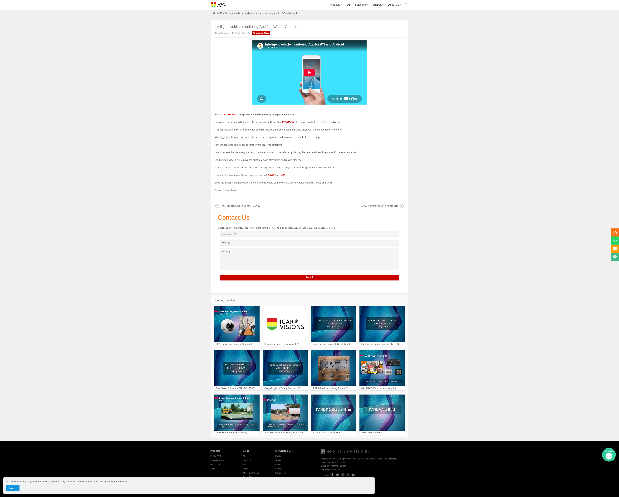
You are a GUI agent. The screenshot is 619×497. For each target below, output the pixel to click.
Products (335, 4)
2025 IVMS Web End (371, 432)
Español (279, 464)
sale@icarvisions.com (336, 466)
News (245, 464)
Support (377, 4)
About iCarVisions (251, 473)
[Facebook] (332, 475)
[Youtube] (343, 475)
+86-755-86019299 (348, 451)
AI (348, 4)
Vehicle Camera (217, 460)
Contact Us (248, 477)
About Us (393, 4)
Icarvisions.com (219, 5)
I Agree (12, 488)
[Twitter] (337, 475)
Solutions (360, 4)
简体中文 (279, 460)
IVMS (212, 469)
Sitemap (279, 469)
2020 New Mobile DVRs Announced (380, 205)
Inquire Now (262, 33)
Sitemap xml (280, 473)
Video (238, 13)
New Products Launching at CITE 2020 (240, 205)
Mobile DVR (215, 456)
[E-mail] (353, 475)
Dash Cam (215, 464)
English (278, 456)
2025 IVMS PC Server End (326, 432)
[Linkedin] (348, 475)
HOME (219, 13)
